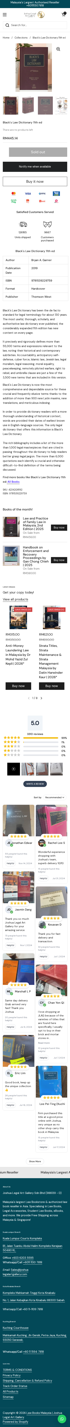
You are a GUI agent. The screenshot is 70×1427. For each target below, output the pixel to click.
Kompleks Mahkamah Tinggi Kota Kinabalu (29, 1293)
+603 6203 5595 (23, 1258)
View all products (15, 599)
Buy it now (35, 181)
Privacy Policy (12, 1375)
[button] (63, 14)
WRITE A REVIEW (35, 783)
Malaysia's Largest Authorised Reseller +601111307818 (35, 4)
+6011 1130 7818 (32, 1262)
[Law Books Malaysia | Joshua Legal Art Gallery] (34, 14)
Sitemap (8, 1397)
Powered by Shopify (15, 1422)
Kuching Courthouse (16, 1328)
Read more (44, 1042)
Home (6, 37)
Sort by (37, 797)
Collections (21, 37)
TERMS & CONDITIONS (17, 1370)
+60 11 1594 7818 (33, 1352)
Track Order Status (15, 1386)
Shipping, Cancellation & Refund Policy (27, 1380)
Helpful (10, 863)
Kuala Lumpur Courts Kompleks (22, 1238)
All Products (10, 1391)
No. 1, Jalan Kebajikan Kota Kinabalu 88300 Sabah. (34, 1300)
